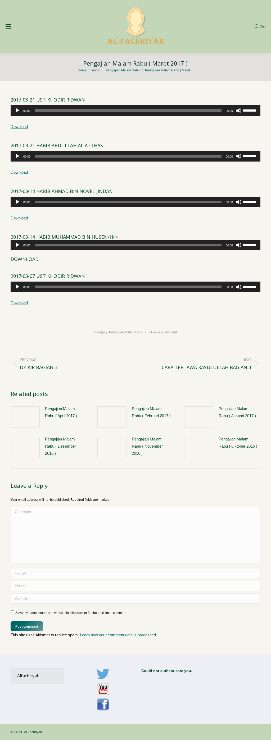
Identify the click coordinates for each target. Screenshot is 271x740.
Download (19, 126)
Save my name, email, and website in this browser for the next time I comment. (71, 613)
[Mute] (238, 110)
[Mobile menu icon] (8, 26)
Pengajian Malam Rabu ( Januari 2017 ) (237, 412)
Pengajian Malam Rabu (126, 332)
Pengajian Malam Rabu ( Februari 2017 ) (151, 412)
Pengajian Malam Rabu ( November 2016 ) (147, 446)
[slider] (250, 110)
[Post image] (25, 417)
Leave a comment (164, 332)
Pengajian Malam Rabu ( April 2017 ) (61, 412)
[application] (135, 110)
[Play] (17, 110)
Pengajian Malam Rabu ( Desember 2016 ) (60, 446)
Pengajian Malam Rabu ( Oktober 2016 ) (238, 442)
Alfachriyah (28, 676)
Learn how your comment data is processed (118, 635)
